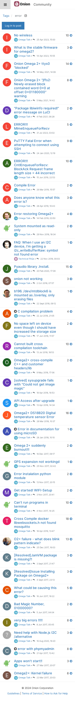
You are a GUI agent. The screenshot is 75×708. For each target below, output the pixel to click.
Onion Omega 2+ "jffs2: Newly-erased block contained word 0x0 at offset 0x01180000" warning (32, 88)
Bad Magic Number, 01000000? (29, 606)
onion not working (28, 279)
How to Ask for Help (56, 693)
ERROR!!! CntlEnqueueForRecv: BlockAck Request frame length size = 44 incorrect (34, 167)
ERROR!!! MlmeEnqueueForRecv (32, 126)
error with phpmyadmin (36, 649)
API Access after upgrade (34, 401)
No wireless (23, 35)
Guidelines (13, 693)
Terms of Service (32, 693)
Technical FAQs (26, 259)
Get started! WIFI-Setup (33, 490)
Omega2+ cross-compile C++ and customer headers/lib (33, 364)
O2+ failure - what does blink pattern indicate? (37, 541)
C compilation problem (35, 311)
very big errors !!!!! (28, 620)
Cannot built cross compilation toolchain (30, 346)
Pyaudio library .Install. (31, 266)
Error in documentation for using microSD (36, 431)
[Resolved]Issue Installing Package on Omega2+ (34, 573)
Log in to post (13, 25)
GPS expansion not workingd (37, 462)
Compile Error (24, 185)
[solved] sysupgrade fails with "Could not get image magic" (34, 384)
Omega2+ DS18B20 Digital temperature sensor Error (35, 415)
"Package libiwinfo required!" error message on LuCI (36, 110)
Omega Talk (24, 39)
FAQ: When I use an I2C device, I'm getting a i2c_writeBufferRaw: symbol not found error (36, 248)
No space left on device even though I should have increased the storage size (35, 327)
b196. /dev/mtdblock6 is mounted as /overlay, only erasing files (34, 295)
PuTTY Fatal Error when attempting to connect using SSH (36, 145)
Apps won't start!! (28, 661)
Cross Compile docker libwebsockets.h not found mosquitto (35, 523)
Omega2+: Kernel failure (33, 673)
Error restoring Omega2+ (34, 214)
